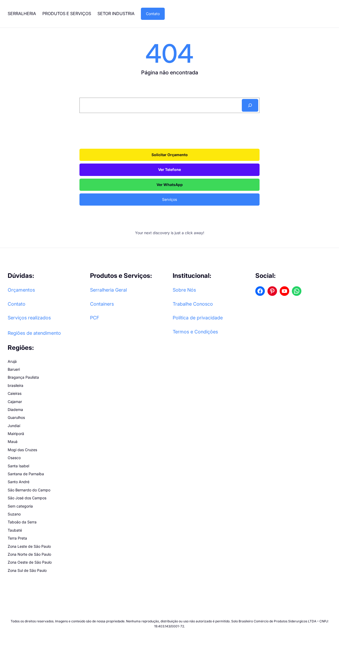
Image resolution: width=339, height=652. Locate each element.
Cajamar (15, 401)
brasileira (15, 385)
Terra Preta (17, 538)
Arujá (12, 361)
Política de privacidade (198, 317)
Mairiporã (16, 433)
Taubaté (15, 530)
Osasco (14, 457)
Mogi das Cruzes (22, 449)
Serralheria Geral (108, 290)
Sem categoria (20, 506)
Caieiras (14, 393)
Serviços (169, 199)
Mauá (12, 441)
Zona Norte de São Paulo (29, 554)
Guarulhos (16, 417)
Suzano (14, 514)
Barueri (14, 369)
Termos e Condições (195, 331)
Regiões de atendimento (34, 333)
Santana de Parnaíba (26, 474)
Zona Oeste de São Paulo (30, 562)
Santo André (18, 481)
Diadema (15, 409)
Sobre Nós (184, 290)
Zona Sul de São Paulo (27, 570)
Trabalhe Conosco (193, 304)
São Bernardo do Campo (29, 490)
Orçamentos (21, 290)
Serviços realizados (29, 317)
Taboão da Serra (22, 522)
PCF (94, 317)
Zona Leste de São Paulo (29, 546)
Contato (153, 13)
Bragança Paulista (23, 377)
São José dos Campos (27, 498)
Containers (102, 304)
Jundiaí (14, 425)
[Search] (250, 105)
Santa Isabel (18, 466)
